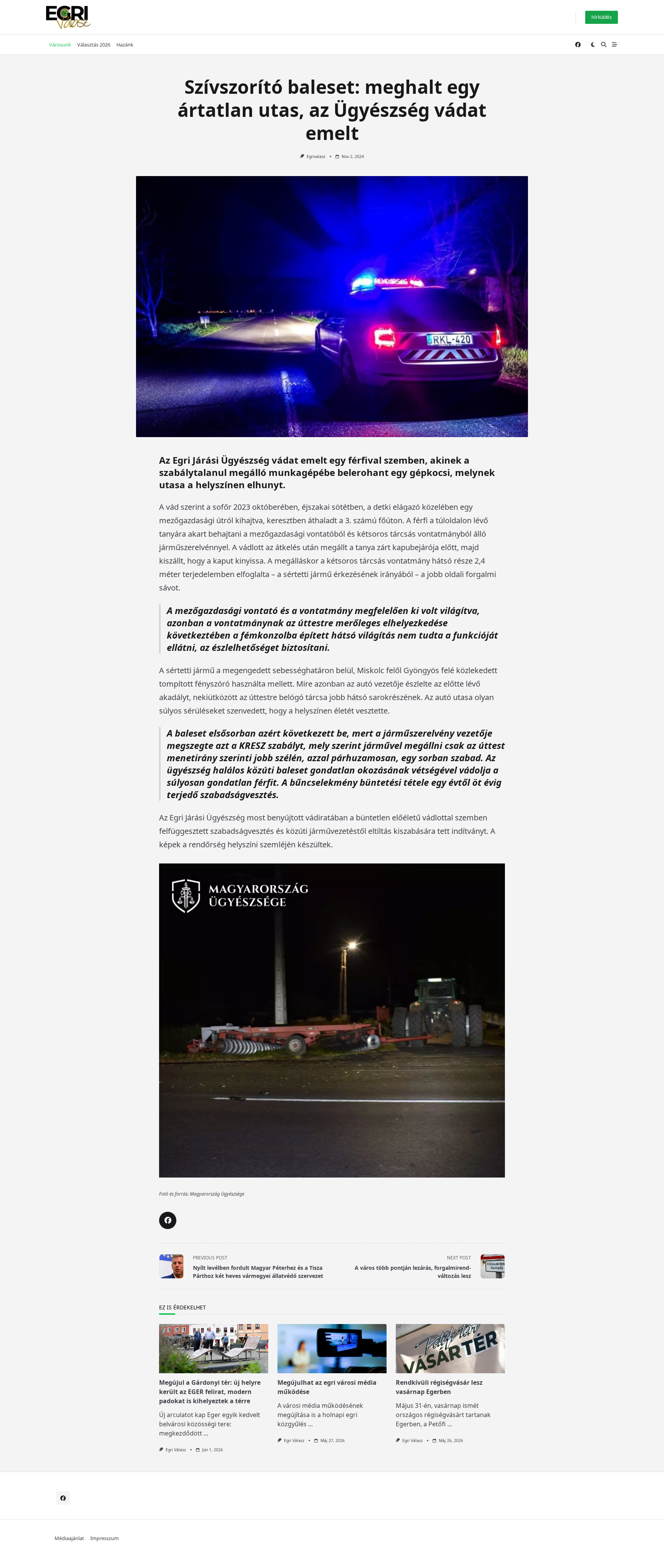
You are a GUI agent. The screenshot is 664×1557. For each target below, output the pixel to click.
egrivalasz (316, 156)
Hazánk (124, 44)
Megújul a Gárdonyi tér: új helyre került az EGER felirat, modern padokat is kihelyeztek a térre (210, 1391)
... (206, 1433)
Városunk (60, 44)
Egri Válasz (176, 1449)
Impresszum (104, 1538)
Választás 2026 (93, 44)
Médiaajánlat (69, 1538)
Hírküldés (601, 17)
